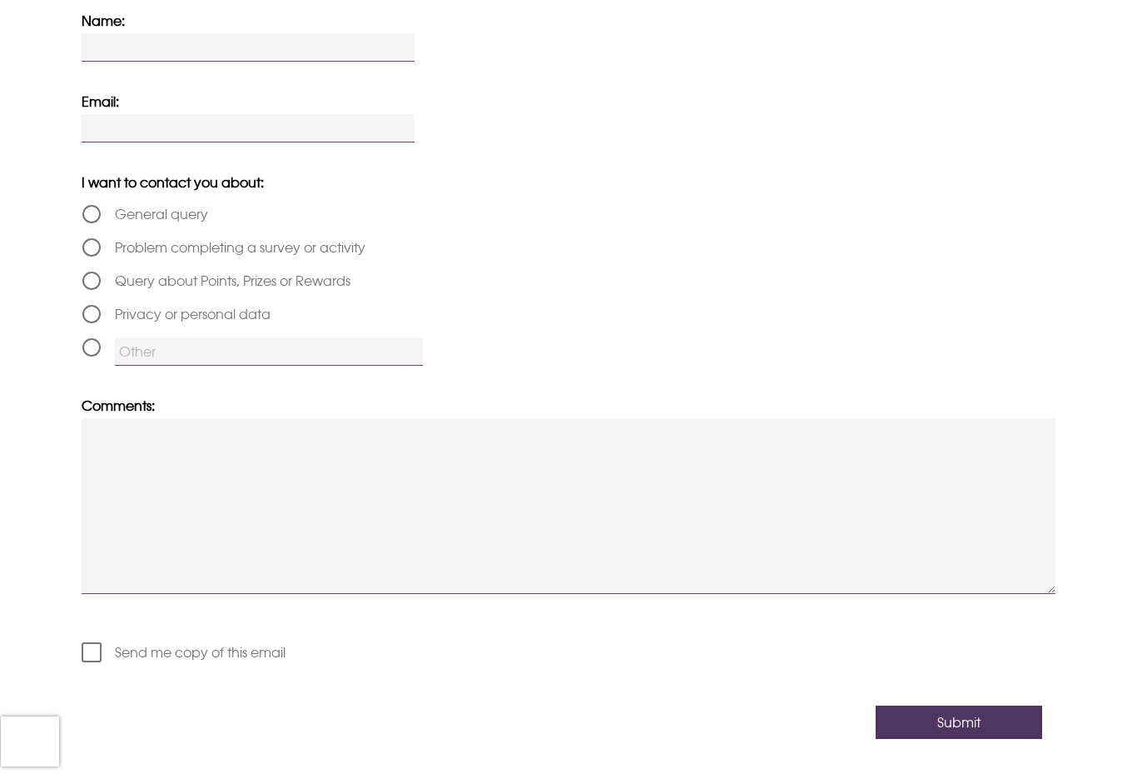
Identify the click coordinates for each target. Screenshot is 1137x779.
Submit (959, 722)
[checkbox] (568, 652)
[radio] (568, 214)
